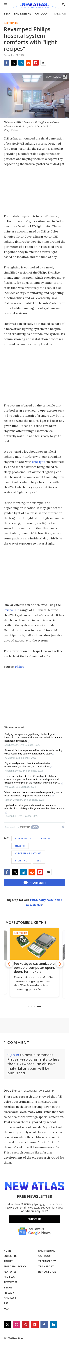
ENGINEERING (22, 13)
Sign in (13, 1054)
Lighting (21, 860)
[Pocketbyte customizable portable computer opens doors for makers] (34, 944)
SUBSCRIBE (10, 1256)
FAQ (6, 1308)
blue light (38, 462)
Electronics (11, 23)
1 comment (38, 882)
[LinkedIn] (21, 63)
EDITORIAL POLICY (15, 1266)
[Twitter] (14, 63)
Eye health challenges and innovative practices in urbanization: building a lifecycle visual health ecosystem (34, 807)
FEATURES (10, 1271)
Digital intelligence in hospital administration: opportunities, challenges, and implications (28, 765)
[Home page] (34, 6)
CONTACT (10, 1298)
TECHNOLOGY (47, 1261)
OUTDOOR (41, 13)
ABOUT (8, 1261)
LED (39, 860)
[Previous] (9, 964)
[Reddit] (28, 63)
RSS (6, 1303)
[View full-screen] (65, 77)
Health (20, 845)
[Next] (59, 964)
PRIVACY (9, 1292)
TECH (7, 13)
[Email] (43, 63)
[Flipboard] (36, 63)
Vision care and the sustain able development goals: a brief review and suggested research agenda (33, 794)
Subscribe (34, 1219)
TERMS (8, 1287)
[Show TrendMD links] (63, 826)
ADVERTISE (10, 1282)
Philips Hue (11, 610)
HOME (7, 1250)
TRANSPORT (60, 13)
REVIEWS (9, 1277)
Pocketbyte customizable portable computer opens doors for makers (34, 967)
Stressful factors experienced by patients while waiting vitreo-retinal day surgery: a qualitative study (33, 752)
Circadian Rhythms (28, 853)
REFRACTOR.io (47, 1271)
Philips (19, 666)
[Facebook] (6, 63)
